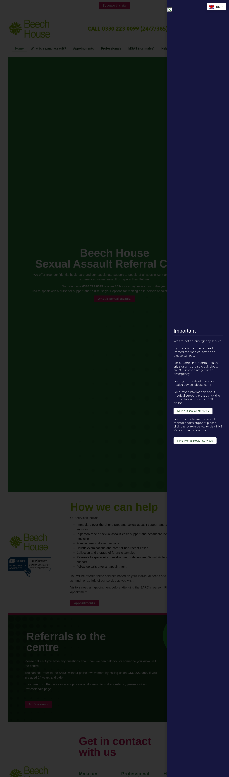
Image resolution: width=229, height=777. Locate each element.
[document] (114, 388)
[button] (170, 9)
